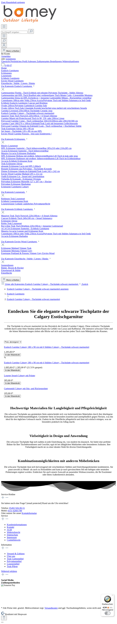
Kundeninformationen (17, 524)
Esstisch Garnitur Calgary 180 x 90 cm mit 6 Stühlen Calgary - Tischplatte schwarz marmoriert (46, 347)
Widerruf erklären (9, 571)
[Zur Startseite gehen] (29, 23)
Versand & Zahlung (16, 553)
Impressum (12, 537)
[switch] (107, 613)
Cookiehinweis (13, 540)
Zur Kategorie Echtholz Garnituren (17, 209)
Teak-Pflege (12, 566)
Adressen (32, 61)
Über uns (11, 556)
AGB (9, 529)
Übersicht (5, 61)
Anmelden (6, 56)
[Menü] (4, 26)
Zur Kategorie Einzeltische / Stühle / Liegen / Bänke (25, 258)
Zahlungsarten (43, 61)
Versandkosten (51, 608)
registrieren (11, 59)
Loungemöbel (13, 564)
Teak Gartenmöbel (15, 559)
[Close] (2, 622)
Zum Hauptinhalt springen (13, 2)
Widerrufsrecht (13, 532)
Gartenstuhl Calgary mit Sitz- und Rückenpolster (26, 388)
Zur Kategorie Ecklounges (13, 139)
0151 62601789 (15, 510)
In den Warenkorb (12, 355)
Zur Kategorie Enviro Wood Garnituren (19, 241)
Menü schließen (12, 51)
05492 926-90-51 (17, 508)
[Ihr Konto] (4, 45)
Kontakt (10, 527)
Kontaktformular (29, 513)
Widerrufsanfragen (70, 61)
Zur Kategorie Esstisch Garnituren (17, 86)
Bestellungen (56, 61)
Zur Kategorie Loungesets (13, 192)
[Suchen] (31, 31)
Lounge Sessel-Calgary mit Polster (19, 375)
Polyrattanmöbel (14, 561)
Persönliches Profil (19, 61)
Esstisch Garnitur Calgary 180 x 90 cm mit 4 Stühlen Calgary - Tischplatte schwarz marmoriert (46, 362)
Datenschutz (12, 535)
